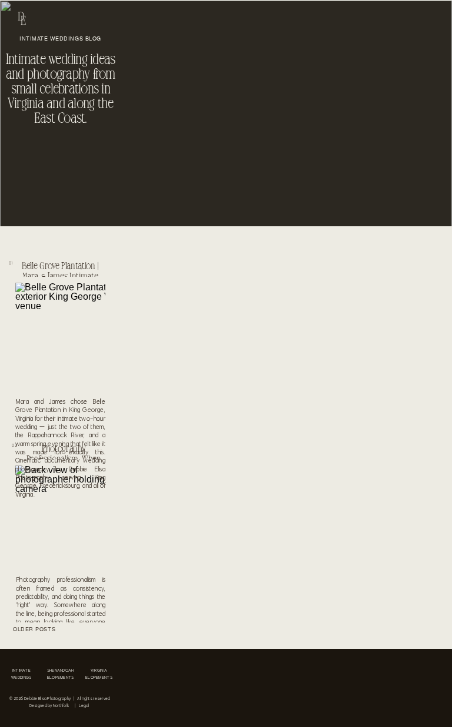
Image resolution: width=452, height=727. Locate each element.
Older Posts (34, 629)
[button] (32, 631)
